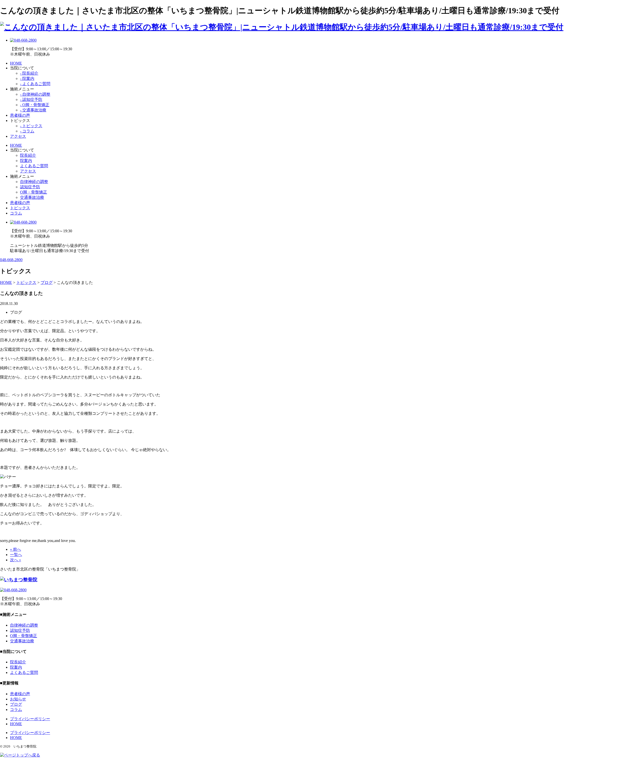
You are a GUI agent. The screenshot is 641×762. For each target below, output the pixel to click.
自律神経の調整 (34, 181)
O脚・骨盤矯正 (33, 192)
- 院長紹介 (29, 73)
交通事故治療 (32, 197)
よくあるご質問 (34, 166)
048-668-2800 (11, 260)
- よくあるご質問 (35, 84)
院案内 (26, 160)
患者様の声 (20, 115)
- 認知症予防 (31, 99)
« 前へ (15, 549)
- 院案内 (27, 78)
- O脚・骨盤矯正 (34, 105)
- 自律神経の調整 (35, 94)
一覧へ (16, 554)
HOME (16, 63)
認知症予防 (30, 187)
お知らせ (18, 699)
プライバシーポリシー (30, 719)
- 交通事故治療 (33, 110)
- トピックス (31, 126)
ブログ (16, 704)
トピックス (20, 208)
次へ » (15, 560)
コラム (16, 213)
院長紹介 (28, 155)
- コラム (27, 131)
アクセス (18, 136)
